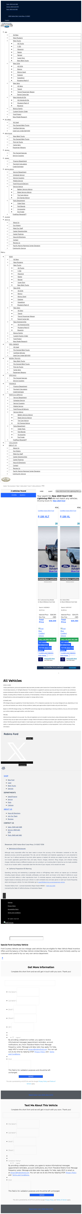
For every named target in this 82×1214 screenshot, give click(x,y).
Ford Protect (17, 114)
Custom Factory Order (20, 111)
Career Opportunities (20, 231)
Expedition (20, 78)
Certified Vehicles (19, 128)
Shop (6, 776)
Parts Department (19, 201)
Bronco (19, 69)
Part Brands (21, 206)
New (6, 32)
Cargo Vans (17, 145)
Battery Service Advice (24, 189)
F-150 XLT (43, 516)
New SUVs (16, 63)
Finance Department (20, 161)
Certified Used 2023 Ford (46, 510)
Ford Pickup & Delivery (20, 184)
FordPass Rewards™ (19, 214)
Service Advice (18, 186)
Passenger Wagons (19, 147)
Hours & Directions (19, 237)
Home (5, 486)
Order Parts (21, 203)
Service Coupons (18, 156)
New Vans (16, 83)
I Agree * (18, 1037)
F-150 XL (65, 516)
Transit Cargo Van (23, 94)
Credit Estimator (18, 167)
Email (10, 1059)
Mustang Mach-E (23, 80)
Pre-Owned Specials (20, 153)
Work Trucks (8, 133)
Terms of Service (62, 1200)
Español (7, 20)
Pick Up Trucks (18, 142)
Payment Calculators (20, 164)
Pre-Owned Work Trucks (21, 125)
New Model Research (20, 117)
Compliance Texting (14, 1161)
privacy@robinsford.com (37, 1049)
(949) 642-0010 (50, 886)
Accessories (21, 209)
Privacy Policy (39, 1052)
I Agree (18, 1163)
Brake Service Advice (24, 192)
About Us (7, 219)
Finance (7, 158)
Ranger (19, 55)
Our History (17, 225)
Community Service (19, 248)
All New (15, 35)
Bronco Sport (21, 72)
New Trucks (17, 41)
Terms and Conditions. (21, 1175)
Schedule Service (18, 175)
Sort (50, 491)
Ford (29, 486)
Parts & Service (9, 169)
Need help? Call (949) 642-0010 (41, 1095)
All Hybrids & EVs (23, 100)
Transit (19, 89)
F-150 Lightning (36, 486)
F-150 (19, 46)
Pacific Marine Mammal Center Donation (26, 246)
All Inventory (11, 486)
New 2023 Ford (59, 501)
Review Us (16, 243)
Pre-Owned (8, 119)
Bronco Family (18, 108)
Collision (13, 443)
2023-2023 (23, 486)
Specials (7, 150)
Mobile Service (18, 181)
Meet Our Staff (18, 228)
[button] (41, 252)
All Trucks (20, 43)
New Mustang (18, 38)
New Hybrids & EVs (19, 97)
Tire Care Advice (22, 195)
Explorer (20, 75)
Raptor (19, 52)
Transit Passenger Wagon (25, 92)
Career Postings (18, 234)
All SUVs (20, 66)
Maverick (20, 49)
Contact (15, 240)
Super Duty (21, 58)
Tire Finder (20, 212)
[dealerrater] (17, 768)
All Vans (20, 86)
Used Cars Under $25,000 (21, 131)
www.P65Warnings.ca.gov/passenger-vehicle (51, 882)
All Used (16, 122)
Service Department (19, 172)
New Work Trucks (23, 61)
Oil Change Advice (23, 198)
